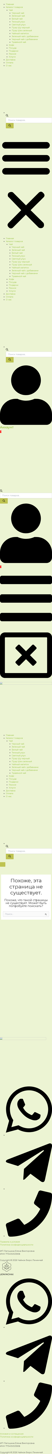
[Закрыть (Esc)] (43, 3)
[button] (26, 184)
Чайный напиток (20, 33)
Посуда (12, 48)
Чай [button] (11, 10)
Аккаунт (7, 427)
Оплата (9, 62)
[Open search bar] (7, 116)
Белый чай (17, 19)
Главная (10, 238)
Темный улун (18, 22)
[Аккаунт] (26, 424)
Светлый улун (19, 24)
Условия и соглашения (11, 1434)
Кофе (11, 45)
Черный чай (18, 13)
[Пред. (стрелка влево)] (4, 754)
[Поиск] (10, 125)
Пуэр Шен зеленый (22, 30)
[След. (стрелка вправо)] (47, 754)
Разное (12, 54)
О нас (9, 65)
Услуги (12, 57)
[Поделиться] (37, 3)
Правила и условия (10, 1242)
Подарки (13, 51)
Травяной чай (19, 42)
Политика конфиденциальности (16, 1245)
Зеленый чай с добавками (25, 36)
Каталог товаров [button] (14, 7)
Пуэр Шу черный (21, 27)
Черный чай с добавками (25, 39)
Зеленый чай (18, 16)
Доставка (10, 60)
